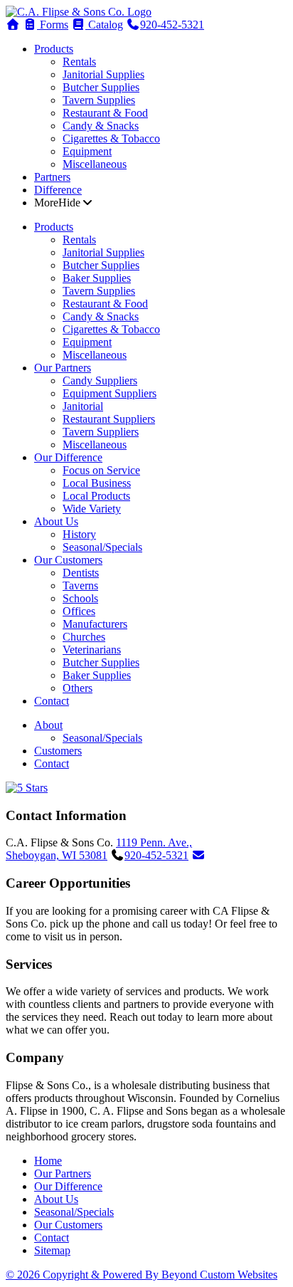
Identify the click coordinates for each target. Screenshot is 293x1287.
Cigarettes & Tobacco (111, 138)
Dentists (81, 573)
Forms (52, 25)
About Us (56, 521)
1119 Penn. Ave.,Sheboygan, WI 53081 (99, 848)
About (48, 725)
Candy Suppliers (100, 380)
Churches (84, 637)
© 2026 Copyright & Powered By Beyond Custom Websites (141, 1274)
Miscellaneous (95, 164)
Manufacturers (95, 624)
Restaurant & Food (105, 113)
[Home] (78, 12)
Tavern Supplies (99, 100)
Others (77, 688)
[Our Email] (198, 855)
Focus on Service (101, 470)
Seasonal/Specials (102, 547)
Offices (79, 611)
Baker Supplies (97, 278)
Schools (80, 598)
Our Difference (68, 457)
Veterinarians (92, 650)
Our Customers (68, 560)
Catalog (104, 25)
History (79, 534)
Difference (58, 190)
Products (53, 49)
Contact (51, 701)
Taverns (80, 585)
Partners (52, 177)
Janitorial (83, 406)
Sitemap (52, 1250)
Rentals (79, 62)
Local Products (96, 496)
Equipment (87, 151)
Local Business (97, 483)
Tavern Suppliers (101, 432)
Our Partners (62, 368)
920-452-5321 (172, 25)
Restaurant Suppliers (109, 419)
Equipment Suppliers (109, 393)
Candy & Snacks (101, 126)
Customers (58, 751)
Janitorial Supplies (103, 74)
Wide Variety (92, 509)
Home (48, 1161)
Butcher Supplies (101, 87)
